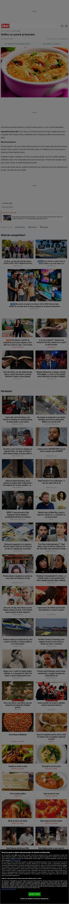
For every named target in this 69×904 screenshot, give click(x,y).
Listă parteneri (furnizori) (9, 889)
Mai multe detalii (15, 860)
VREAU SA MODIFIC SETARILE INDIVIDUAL (34, 899)
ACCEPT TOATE (34, 894)
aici (64, 868)
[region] (34, 876)
